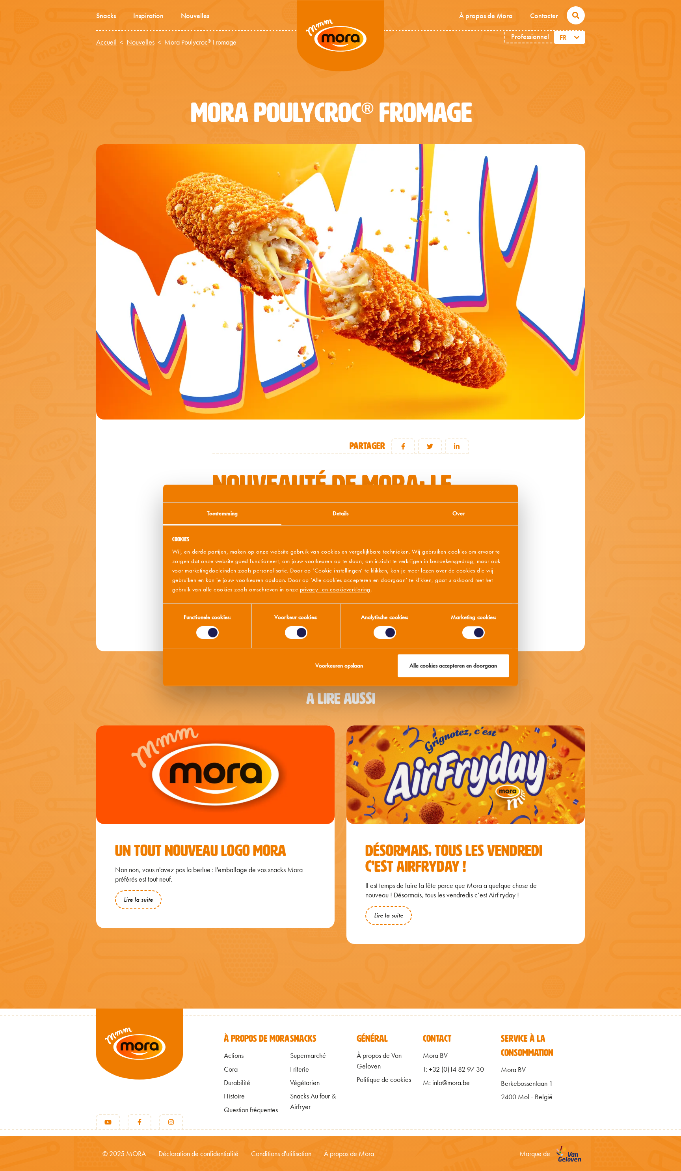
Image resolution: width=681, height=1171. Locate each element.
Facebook (403, 446)
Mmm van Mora (340, 35)
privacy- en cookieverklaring (335, 589)
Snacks (106, 15)
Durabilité (237, 1082)
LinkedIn (456, 446)
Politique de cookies (384, 1079)
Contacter (544, 15)
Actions (234, 1055)
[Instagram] (171, 1122)
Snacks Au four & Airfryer (313, 1101)
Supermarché (308, 1055)
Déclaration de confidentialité (198, 1153)
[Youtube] (108, 1122)
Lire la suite (138, 899)
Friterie (299, 1069)
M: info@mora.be (446, 1082)
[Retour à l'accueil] (139, 1057)
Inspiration (148, 15)
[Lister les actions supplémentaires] (578, 37)
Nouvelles (195, 15)
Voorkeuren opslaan (339, 665)
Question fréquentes (251, 1110)
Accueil (106, 42)
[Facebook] (139, 1122)
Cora (231, 1069)
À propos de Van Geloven (379, 1060)
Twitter (430, 446)
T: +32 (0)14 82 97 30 (453, 1069)
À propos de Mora (486, 15)
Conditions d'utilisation (281, 1153)
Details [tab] (341, 513)
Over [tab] (458, 513)
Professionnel (530, 36)
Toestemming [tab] (222, 513)
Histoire (234, 1096)
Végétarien (305, 1082)
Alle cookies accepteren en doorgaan (453, 665)
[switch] (296, 633)
